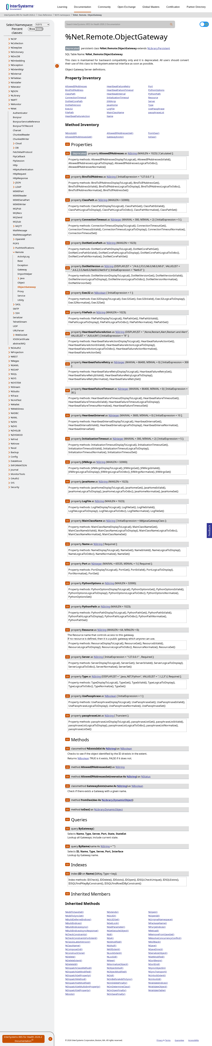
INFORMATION (19, 465)
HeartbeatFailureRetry (118, 86)
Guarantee (179, 1040)
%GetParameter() (116, 926)
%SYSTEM (16, 382)
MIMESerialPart (21, 199)
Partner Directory (196, 7)
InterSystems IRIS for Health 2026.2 (19, 15)
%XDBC (15, 413)
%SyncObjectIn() (157, 967)
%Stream (15, 387)
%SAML (15, 365)
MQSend (17, 217)
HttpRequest (19, 173)
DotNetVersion (73, 104)
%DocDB (15, 56)
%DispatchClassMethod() (78, 967)
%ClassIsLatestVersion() (77, 941)
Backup (15, 452)
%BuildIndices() (73, 923)
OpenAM (20, 239)
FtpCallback (19, 156)
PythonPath (154, 93)
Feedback (209, 529)
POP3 (16, 243)
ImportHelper (25, 273)
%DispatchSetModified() (78, 982)
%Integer (116, 219)
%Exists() (70, 993)
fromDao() (153, 133)
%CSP (14, 38)
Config (14, 456)
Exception (23, 265)
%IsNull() (111, 945)
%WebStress (17, 408)
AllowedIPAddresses (76, 86)
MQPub (17, 208)
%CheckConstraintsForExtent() (81, 938)
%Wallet (15, 404)
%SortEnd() (154, 964)
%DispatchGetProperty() (78, 975)
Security (15, 487)
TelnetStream (20, 321)
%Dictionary (17, 51)
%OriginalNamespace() (160, 919)
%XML (14, 417)
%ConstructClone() (75, 952)
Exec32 (69, 108)
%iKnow (15, 443)
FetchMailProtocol (22, 152)
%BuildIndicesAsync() (76, 926)
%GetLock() (113, 923)
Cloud (18, 143)
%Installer (16, 82)
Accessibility (193, 1040)
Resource (153, 97)
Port (150, 86)
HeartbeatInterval (116, 93)
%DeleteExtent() (73, 960)
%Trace (14, 395)
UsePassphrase (156, 108)
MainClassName (115, 112)
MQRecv (17, 212)
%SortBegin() (155, 960)
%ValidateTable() (157, 990)
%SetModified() (156, 956)
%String (132, 153)
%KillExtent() (113, 949)
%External (16, 73)
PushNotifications (24, 247)
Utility (21, 299)
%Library (15, 95)
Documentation (82, 7)
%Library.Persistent (158, 48)
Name (110, 116)
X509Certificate (21, 339)
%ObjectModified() (117, 971)
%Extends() (113, 911)
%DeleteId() (71, 964)
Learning (62, 7)
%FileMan (16, 78)
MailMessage (20, 230)
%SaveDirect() (155, 949)
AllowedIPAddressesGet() (78, 136)
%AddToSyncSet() (74, 915)
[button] (67, 144)
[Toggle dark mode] (204, 24)
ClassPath (70, 93)
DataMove (16, 460)
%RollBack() (154, 941)
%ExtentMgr (17, 69)
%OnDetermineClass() (118, 986)
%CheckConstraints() (76, 934)
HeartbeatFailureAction (77, 116)
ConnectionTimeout (75, 97)
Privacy (160, 1040)
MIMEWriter (19, 204)
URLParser (18, 330)
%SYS (13, 378)
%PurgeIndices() (157, 926)
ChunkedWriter (21, 138)
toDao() (152, 136)
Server (151, 101)
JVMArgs (111, 101)
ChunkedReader (21, 134)
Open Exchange (127, 7)
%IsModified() (114, 941)
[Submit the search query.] (171, 24)
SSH (17, 313)
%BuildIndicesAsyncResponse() (81, 930)
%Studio (15, 391)
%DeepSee (16, 47)
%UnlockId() (154, 979)
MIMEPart (18, 191)
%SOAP (15, 369)
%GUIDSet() (113, 919)
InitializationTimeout (118, 97)
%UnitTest (16, 400)
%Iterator (16, 86)
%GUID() (111, 915)
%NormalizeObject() (117, 964)
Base (20, 260)
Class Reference (45, 15)
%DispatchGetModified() (78, 971)
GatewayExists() (115, 136)
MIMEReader (20, 195)
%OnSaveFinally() (116, 993)
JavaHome (112, 104)
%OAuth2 (16, 347)
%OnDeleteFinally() (117, 982)
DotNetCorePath (74, 101)
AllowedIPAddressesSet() (120, 133)
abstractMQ (19, 343)
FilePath (69, 112)
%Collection (17, 43)
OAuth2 (15, 478)
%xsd (13, 447)
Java (22, 278)
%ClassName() (72, 945)
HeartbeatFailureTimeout (120, 90)
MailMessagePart (22, 234)
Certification (173, 7)
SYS (12, 482)
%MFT (14, 99)
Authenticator (20, 112)
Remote (82, 15)
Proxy (21, 291)
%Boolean (100, 292)
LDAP (18, 186)
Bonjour (17, 117)
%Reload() (153, 930)
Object (21, 282)
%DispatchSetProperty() (77, 990)
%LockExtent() (114, 952)
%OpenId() (154, 915)
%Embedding (18, 60)
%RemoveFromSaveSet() (161, 934)
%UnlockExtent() (157, 975)
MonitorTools (18, 474)
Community (104, 7)
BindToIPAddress (74, 90)
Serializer (18, 317)
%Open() (153, 911)
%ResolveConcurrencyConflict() (164, 938)
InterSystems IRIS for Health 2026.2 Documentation (24, 1039)
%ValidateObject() (157, 986)
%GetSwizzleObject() (118, 930)
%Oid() (110, 975)
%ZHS (14, 426)
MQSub (17, 221)
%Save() (152, 945)
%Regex (15, 360)
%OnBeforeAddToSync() (119, 979)
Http (15, 165)
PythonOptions (156, 90)
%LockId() (112, 956)
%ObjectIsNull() (115, 967)
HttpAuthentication (23, 169)
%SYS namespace (62, 15)
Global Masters (150, 7)
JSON (18, 182)
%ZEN (14, 421)
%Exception (17, 65)
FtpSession (18, 160)
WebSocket (21, 334)
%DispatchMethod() (75, 979)
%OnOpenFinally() (116, 990)
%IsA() (110, 938)
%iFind (14, 439)
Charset (17, 130)
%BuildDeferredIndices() (78, 919)
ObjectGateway (95, 15)
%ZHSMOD (17, 434)
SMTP (16, 308)
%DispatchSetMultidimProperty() (82, 986)
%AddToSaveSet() (74, 911)
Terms (168, 1040)
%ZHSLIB (15, 430)
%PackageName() (157, 923)
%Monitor (16, 104)
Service (21, 295)
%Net (75, 15)
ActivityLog (23, 256)
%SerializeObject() (157, 952)
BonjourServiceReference (26, 121)
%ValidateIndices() (158, 982)
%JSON (14, 91)
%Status (146, 776)
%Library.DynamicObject (117, 800)
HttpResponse (20, 178)
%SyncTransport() (157, 971)
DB (17, 147)
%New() (111, 960)
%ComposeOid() (74, 949)
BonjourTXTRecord (23, 125)
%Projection (17, 352)
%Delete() (70, 956)
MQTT (18, 226)
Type (150, 104)
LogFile (111, 108)
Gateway (22, 269)
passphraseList (156, 112)
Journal (14, 469)
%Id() (109, 934)
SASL (18, 304)
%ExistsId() (71, 133)
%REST (14, 356)
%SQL (14, 373)
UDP (15, 326)
